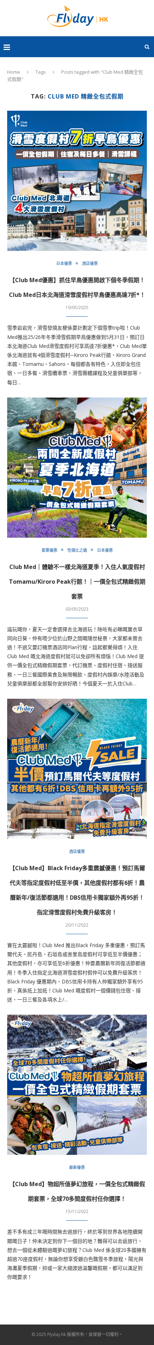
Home (13, 72)
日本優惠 (64, 263)
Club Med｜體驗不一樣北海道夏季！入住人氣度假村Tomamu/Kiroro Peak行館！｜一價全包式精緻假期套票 (77, 581)
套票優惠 (49, 550)
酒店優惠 (90, 263)
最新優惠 (77, 1167)
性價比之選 (77, 550)
